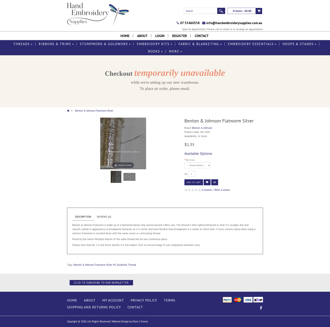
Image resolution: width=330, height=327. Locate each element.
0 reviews (207, 189)
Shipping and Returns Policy (94, 307)
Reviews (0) (104, 216)
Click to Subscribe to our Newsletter (101, 282)
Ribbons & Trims (55, 44)
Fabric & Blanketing (199, 44)
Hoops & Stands (299, 44)
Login (159, 36)
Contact (202, 36)
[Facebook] (261, 308)
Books (154, 51)
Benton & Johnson (202, 127)
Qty (186, 174)
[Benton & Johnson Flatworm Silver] (116, 177)
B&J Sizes (190, 160)
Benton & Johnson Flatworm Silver (94, 110)
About (142, 36)
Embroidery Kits (154, 44)
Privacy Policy (144, 300)
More (174, 51)
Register (179, 36)
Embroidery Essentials (251, 44)
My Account (113, 300)
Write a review (222, 189)
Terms (169, 300)
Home (124, 36)
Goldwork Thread (126, 264)
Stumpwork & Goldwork (104, 44)
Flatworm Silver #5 (105, 264)
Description (83, 216)
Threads (22, 44)
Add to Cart (194, 182)
